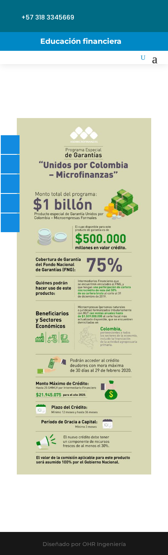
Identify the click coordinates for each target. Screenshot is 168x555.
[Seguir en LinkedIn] (91, 11)
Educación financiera (81, 41)
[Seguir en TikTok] (108, 25)
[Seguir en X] (143, 11)
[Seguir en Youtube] (125, 11)
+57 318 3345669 (47, 17)
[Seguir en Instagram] (108, 11)
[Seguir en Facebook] (91, 25)
